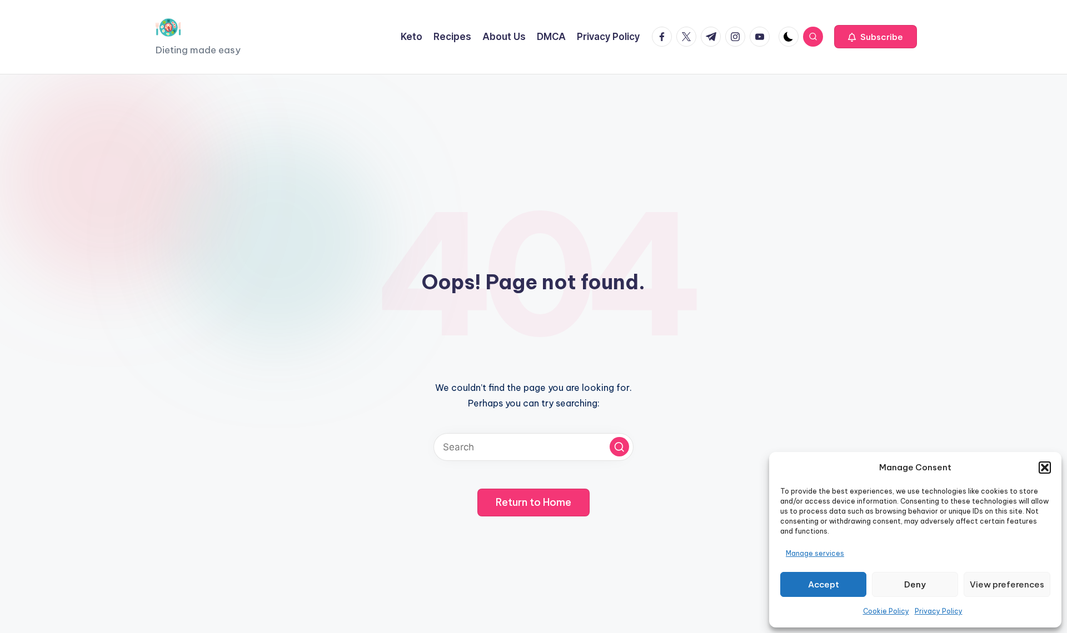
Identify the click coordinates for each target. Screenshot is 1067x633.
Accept (823, 584)
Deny (915, 584)
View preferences (1007, 584)
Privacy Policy (939, 611)
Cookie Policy (886, 611)
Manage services (815, 553)
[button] (1044, 467)
